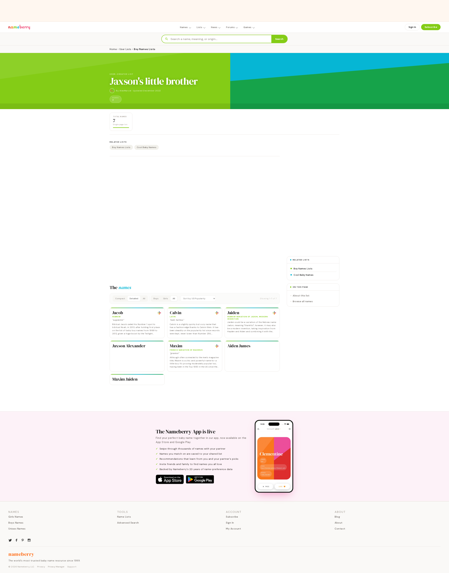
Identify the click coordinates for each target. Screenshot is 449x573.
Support (71, 566)
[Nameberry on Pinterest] (23, 540)
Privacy (41, 566)
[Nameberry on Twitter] (10, 540)
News (214, 27)
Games (247, 27)
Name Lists (124, 516)
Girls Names (15, 516)
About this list (301, 295)
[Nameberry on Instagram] (29, 540)
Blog (337, 516)
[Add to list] (159, 313)
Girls (165, 298)
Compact (120, 298)
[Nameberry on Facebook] (16, 540)
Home (113, 49)
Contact (340, 528)
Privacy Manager (56, 566)
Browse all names (303, 301)
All (144, 298)
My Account (233, 528)
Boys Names (15, 522)
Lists (199, 27)
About (339, 522)
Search (279, 39)
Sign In (412, 27)
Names (184, 27)
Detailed (134, 298)
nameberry (21, 554)
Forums (230, 27)
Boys (156, 298)
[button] (195, 298)
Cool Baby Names (146, 147)
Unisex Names (16, 528)
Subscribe (431, 27)
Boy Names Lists (121, 147)
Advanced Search (128, 522)
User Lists (125, 49)
